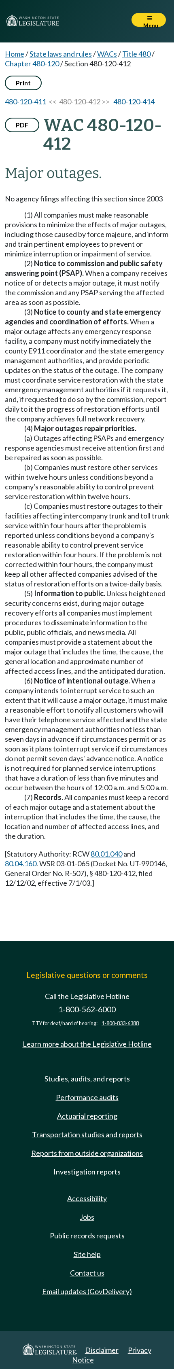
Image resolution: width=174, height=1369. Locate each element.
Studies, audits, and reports (87, 1078)
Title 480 (136, 53)
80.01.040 (106, 853)
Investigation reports (87, 1171)
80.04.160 (20, 863)
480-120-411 (25, 101)
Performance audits (87, 1097)
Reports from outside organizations (87, 1153)
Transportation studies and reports (87, 1134)
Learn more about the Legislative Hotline (87, 1043)
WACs (107, 53)
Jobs (87, 1216)
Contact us (87, 1272)
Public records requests (87, 1235)
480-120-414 (134, 101)
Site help (87, 1254)
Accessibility (87, 1198)
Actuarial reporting (87, 1115)
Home (14, 53)
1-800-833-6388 (120, 1023)
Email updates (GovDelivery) (87, 1291)
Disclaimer (102, 1350)
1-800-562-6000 (87, 1009)
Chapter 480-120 (32, 63)
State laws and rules (61, 53)
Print (23, 83)
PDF (22, 125)
